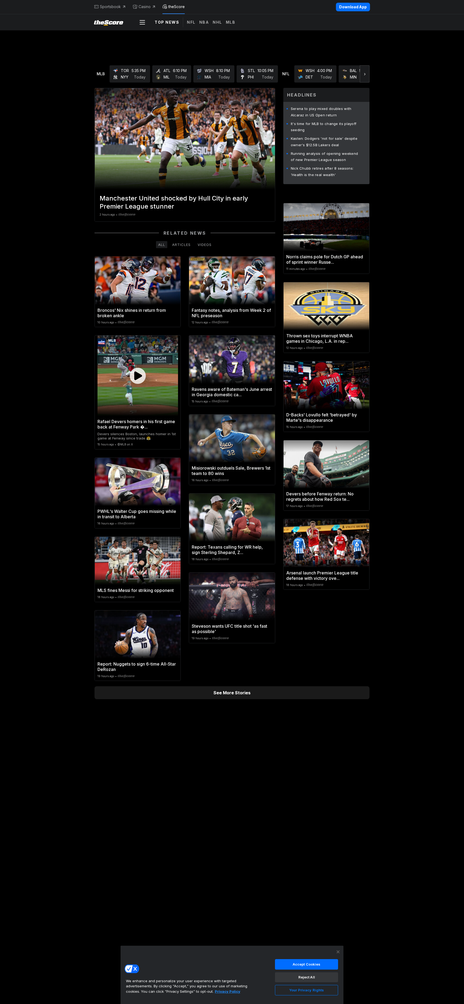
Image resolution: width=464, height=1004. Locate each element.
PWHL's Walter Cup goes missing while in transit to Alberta (136, 514)
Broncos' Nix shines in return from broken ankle (131, 313)
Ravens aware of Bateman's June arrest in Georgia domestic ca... (232, 392)
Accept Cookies (307, 964)
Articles (181, 244)
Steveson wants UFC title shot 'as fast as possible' (229, 628)
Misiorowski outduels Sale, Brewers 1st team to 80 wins (231, 470)
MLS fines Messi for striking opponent (135, 590)
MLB (230, 22)
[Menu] (142, 22)
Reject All (306, 977)
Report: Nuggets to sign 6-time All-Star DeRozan (136, 666)
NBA (204, 22)
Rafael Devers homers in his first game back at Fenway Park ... (136, 424)
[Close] (338, 951)
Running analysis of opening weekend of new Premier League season (324, 156)
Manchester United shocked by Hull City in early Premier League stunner (174, 202)
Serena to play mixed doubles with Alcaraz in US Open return (321, 111)
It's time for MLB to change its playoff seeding (324, 127)
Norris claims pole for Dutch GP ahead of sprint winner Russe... (324, 259)
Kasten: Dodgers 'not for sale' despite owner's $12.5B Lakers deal (324, 141)
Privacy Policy (227, 991)
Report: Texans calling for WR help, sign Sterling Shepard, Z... (227, 549)
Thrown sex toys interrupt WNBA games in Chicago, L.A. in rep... (319, 338)
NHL (217, 22)
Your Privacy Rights (306, 990)
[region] (232, 974)
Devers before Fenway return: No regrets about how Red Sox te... (320, 496)
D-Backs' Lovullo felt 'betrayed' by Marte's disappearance (321, 417)
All (161, 244)
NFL (191, 22)
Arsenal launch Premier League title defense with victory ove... (322, 575)
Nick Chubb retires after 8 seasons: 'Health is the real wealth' (322, 171)
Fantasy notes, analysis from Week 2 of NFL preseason (231, 313)
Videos (205, 244)
